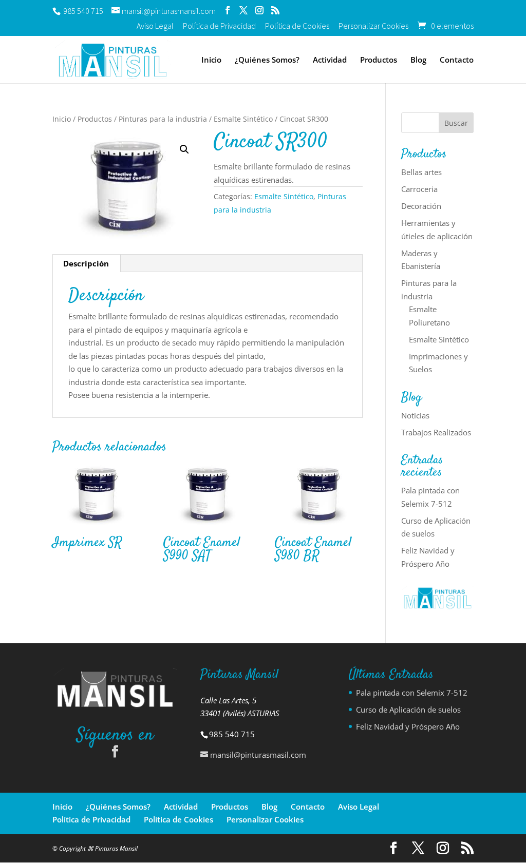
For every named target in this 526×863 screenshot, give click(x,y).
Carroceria (419, 189)
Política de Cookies (297, 26)
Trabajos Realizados (436, 432)
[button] (184, 149)
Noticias (415, 415)
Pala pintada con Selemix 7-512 (411, 692)
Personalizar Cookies (373, 26)
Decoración (421, 206)
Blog (418, 60)
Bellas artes (421, 172)
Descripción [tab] (86, 263)
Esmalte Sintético (243, 119)
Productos (378, 60)
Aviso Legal (155, 26)
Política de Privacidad (219, 26)
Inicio (211, 60)
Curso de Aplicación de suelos (408, 709)
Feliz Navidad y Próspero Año (408, 726)
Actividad (330, 60)
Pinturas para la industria (163, 119)
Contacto (457, 60)
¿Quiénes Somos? (267, 60)
